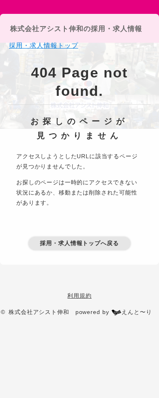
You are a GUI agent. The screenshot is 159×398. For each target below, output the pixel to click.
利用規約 (79, 295)
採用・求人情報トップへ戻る (79, 243)
